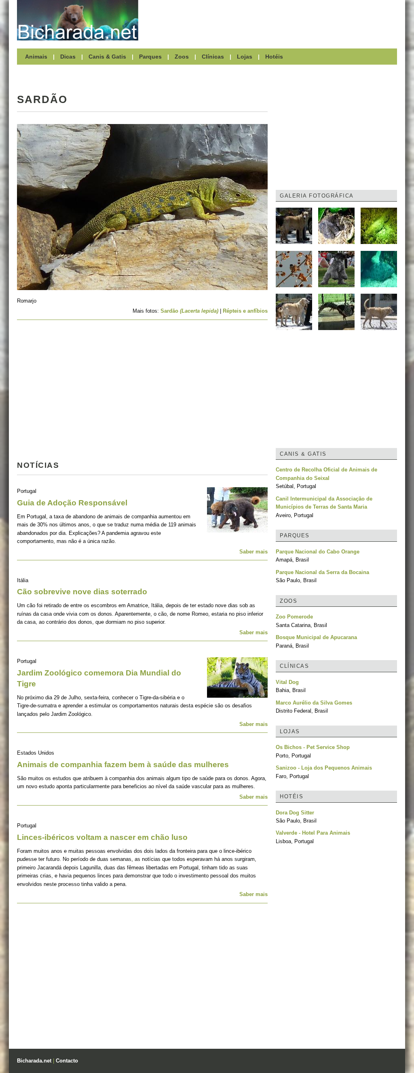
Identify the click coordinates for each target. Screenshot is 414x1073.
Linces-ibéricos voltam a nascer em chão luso (102, 837)
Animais (36, 56)
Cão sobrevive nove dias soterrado (82, 591)
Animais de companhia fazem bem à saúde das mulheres (123, 764)
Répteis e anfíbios (245, 311)
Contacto (67, 1061)
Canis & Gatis (107, 56)
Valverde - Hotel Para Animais (313, 833)
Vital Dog (287, 682)
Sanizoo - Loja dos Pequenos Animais (324, 768)
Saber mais (253, 552)
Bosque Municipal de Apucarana (316, 637)
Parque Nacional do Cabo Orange (317, 552)
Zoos (182, 56)
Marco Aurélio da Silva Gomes (314, 703)
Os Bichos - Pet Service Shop (313, 747)
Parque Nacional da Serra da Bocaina (322, 572)
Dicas (68, 56)
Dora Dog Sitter (295, 813)
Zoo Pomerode (294, 617)
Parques (150, 56)
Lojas (244, 56)
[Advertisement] (271, 20)
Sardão (189, 311)
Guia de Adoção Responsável (72, 503)
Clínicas (213, 56)
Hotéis (274, 56)
